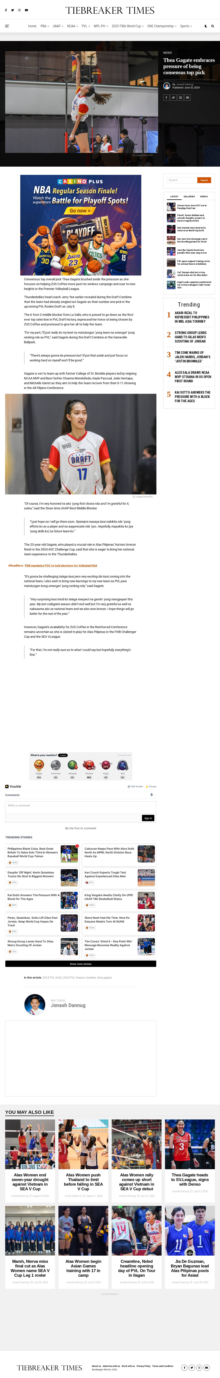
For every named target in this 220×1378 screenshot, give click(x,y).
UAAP (56, 26)
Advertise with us (111, 1366)
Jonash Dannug (184, 84)
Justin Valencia (72, 1196)
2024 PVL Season (74, 977)
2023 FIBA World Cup (126, 26)
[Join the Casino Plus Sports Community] (80, 225)
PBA (43, 26)
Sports (184, 26)
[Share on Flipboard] (180, 97)
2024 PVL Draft (52, 977)
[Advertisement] (80, 1058)
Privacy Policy (143, 1366)
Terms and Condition (162, 1366)
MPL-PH (99, 26)
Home (32, 26)
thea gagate (104, 977)
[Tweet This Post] (173, 97)
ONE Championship (160, 26)
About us (96, 1366)
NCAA (71, 26)
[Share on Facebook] (166, 97)
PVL (84, 26)
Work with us (128, 1366)
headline (91, 977)
